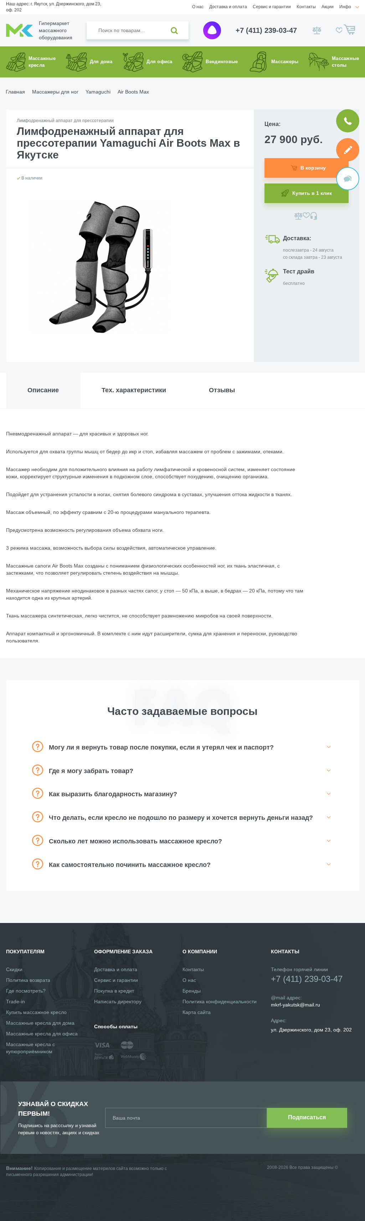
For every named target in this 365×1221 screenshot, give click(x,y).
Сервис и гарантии (272, 6)
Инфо (345, 6)
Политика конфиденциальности (219, 1001)
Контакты (306, 6)
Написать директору (118, 1001)
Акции (328, 6)
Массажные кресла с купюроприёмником (30, 1047)
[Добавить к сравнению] (298, 216)
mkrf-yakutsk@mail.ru (295, 1005)
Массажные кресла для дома (40, 1023)
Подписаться (307, 1117)
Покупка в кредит (114, 991)
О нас (198, 6)
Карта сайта (196, 1012)
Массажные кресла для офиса (42, 1033)
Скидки (14, 969)
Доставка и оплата (228, 6)
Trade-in (15, 1001)
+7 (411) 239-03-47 (266, 30)
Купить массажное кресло (36, 1012)
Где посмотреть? (26, 991)
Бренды (191, 991)
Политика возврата (28, 980)
